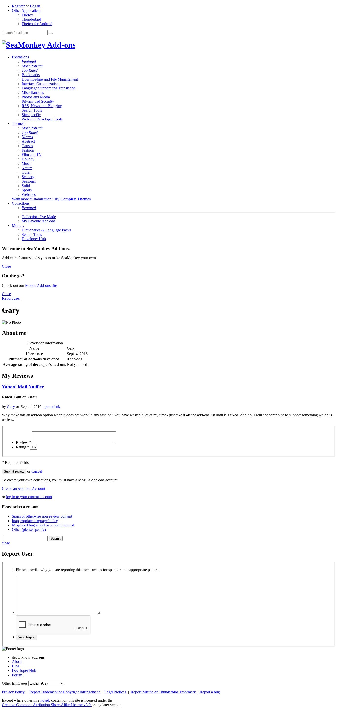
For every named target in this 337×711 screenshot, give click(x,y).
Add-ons (60, 44)
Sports (27, 190)
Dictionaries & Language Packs (46, 230)
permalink (52, 407)
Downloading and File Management (50, 79)
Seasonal (29, 181)
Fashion (28, 150)
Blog (15, 666)
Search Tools (32, 110)
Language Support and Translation (48, 88)
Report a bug (210, 692)
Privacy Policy (14, 692)
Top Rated (30, 70)
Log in (35, 6)
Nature (27, 168)
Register (18, 6)
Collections (20, 203)
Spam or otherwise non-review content (42, 516)
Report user (11, 298)
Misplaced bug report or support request (43, 525)
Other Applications (26, 10)
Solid (26, 186)
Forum (17, 675)
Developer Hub (34, 239)
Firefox (27, 15)
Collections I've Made (39, 217)
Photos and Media (36, 97)
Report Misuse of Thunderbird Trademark (164, 692)
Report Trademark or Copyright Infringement (65, 692)
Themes (18, 123)
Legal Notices (115, 692)
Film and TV (32, 154)
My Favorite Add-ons (38, 221)
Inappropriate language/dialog (35, 521)
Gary (11, 407)
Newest (27, 137)
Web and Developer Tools (42, 119)
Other (26, 172)
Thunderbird (31, 19)
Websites (29, 194)
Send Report (27, 637)
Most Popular (32, 66)
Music (26, 163)
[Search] (51, 33)
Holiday (28, 159)
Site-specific (31, 115)
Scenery (28, 177)
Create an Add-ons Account (23, 488)
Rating (22, 447)
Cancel (36, 471)
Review (23, 442)
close (6, 543)
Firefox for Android (37, 24)
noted (44, 700)
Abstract (28, 141)
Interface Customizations (41, 84)
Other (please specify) (29, 529)
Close (6, 266)
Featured (29, 61)
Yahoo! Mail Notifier (23, 386)
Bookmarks (31, 75)
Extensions (20, 57)
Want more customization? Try (51, 199)
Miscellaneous (33, 92)
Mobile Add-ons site (41, 285)
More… (18, 225)
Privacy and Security (38, 101)
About (17, 662)
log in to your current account (29, 497)
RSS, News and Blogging (42, 106)
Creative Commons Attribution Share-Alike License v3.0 (47, 705)
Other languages (14, 683)
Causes (27, 146)
